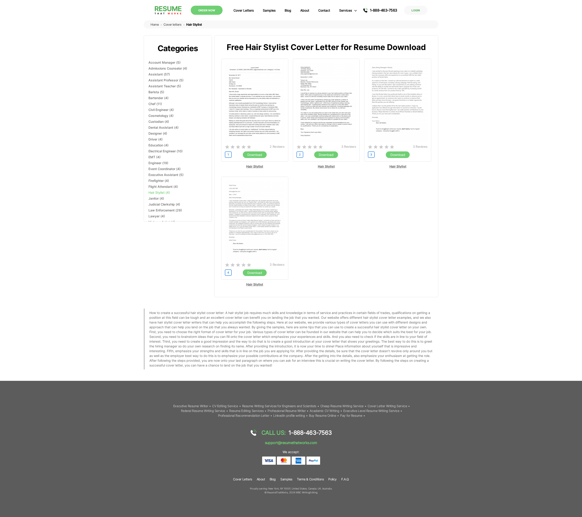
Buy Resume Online (322, 415)
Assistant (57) (159, 74)
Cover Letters (243, 10)
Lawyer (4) (156, 216)
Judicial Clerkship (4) (164, 204)
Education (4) (158, 145)
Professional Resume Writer (287, 411)
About (304, 10)
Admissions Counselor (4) (167, 68)
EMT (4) (154, 157)
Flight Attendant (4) (163, 186)
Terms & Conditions (310, 479)
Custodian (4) (158, 121)
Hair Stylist (254, 166)
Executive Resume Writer (190, 406)
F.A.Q (345, 479)
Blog (288, 10)
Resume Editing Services (246, 411)
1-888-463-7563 (383, 10)
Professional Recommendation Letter (243, 415)
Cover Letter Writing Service (387, 406)
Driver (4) (155, 139)
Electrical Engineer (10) (165, 151)
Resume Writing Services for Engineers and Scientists (279, 406)
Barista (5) (156, 92)
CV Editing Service (225, 406)
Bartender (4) (158, 98)
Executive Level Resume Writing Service (371, 411)
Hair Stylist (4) (159, 192)
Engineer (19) (158, 163)
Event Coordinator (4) (164, 169)
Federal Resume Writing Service (203, 411)
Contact (324, 10)
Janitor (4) (156, 198)
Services (345, 10)
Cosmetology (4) (160, 116)
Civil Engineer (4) (161, 110)
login (415, 10)
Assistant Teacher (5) (164, 86)
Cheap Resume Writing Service (342, 406)
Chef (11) (155, 104)
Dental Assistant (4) (163, 127)
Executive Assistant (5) (165, 175)
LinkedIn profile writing (289, 415)
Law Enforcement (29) (165, 210)
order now (206, 10)
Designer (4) (157, 133)
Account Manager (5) (164, 62)
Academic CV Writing (324, 411)
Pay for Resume (351, 415)
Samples (269, 10)
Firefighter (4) (158, 181)
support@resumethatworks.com (291, 443)
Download (254, 155)
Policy (332, 479)
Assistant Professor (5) (165, 80)
